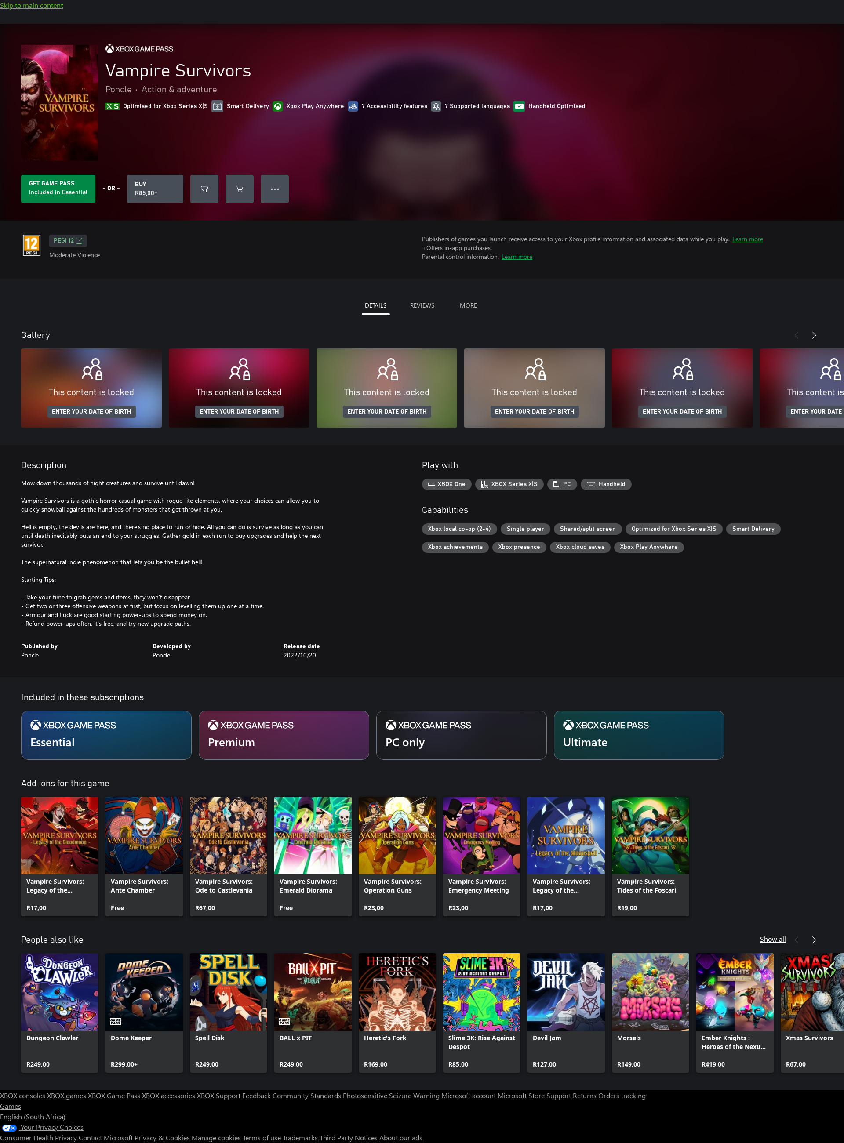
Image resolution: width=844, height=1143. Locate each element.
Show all (773, 938)
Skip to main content (31, 5)
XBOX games (66, 1095)
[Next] (814, 335)
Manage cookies (216, 1137)
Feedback (256, 1095)
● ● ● (275, 188)
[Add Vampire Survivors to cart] (240, 189)
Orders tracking (622, 1095)
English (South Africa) (32, 1116)
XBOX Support (218, 1095)
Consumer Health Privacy (38, 1137)
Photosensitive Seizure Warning (391, 1095)
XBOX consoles (22, 1095)
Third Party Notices (349, 1137)
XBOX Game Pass (114, 1095)
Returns (585, 1095)
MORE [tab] (468, 305)
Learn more (747, 239)
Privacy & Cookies (162, 1137)
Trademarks (300, 1137)
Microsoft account (468, 1095)
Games (10, 1105)
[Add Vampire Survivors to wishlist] (204, 189)
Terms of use (262, 1137)
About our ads (400, 1137)
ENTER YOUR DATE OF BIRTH (91, 412)
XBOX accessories (168, 1095)
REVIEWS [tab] (422, 305)
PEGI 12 (64, 241)
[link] (59, 856)
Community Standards (307, 1095)
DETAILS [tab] (375, 305)
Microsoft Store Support (534, 1095)
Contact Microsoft (106, 1137)
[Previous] (796, 335)
